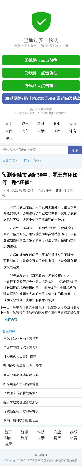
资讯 (25, 124)
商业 (57, 124)
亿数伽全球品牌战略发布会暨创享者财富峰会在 (46, 312)
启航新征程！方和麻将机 (20, 411)
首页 (9, 124)
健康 (9, 138)
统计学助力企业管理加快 (20, 402)
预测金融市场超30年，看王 (22, 366)
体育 (73, 131)
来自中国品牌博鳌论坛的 (20, 375)
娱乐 (73, 124)
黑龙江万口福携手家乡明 (20, 347)
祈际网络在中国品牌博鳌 (20, 384)
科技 (41, 124)
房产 (57, 131)
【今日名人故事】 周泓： (21, 357)
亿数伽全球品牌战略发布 (20, 393)
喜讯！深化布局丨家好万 (20, 338)
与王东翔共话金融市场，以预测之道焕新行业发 (46, 307)
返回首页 (41, 455)
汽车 (25, 131)
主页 (23, 161)
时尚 (9, 131)
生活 (41, 131)
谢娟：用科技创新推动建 (20, 420)
